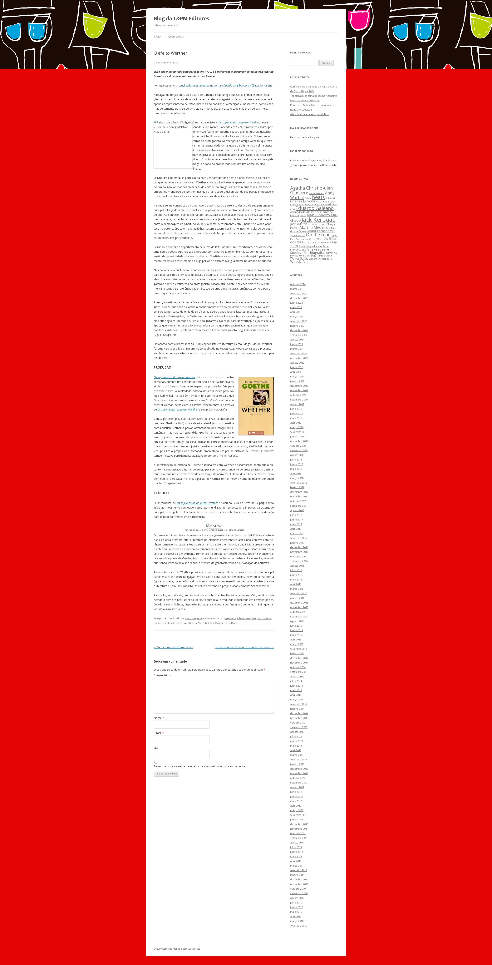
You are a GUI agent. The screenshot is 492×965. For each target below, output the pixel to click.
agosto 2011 (297, 842)
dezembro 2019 (299, 385)
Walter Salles (299, 258)
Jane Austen (298, 224)
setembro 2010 (299, 893)
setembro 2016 (299, 561)
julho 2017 (296, 515)
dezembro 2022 (299, 330)
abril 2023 (295, 312)
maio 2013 (296, 745)
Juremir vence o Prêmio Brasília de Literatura (244, 647)
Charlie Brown (327, 201)
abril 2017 (295, 528)
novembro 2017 (299, 496)
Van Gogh (311, 255)
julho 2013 (296, 736)
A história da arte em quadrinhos (309, 114)
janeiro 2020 (297, 381)
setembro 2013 (299, 727)
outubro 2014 (298, 667)
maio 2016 (296, 579)
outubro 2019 (298, 395)
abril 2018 (295, 473)
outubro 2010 (298, 888)
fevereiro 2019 (298, 432)
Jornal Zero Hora (317, 224)
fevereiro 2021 (298, 353)
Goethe (231, 618)
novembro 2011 (299, 828)
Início (157, 36)
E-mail (159, 733)
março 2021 (296, 349)
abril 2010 (295, 916)
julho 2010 (296, 902)
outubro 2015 (298, 612)
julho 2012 (296, 791)
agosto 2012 (297, 787)
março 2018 (296, 478)
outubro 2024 (298, 284)
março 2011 (296, 865)
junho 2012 (296, 796)
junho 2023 (296, 302)
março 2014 (296, 699)
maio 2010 (296, 911)
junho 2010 (296, 907)
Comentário (162, 675)
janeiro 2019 (297, 436)
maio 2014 (296, 690)
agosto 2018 (297, 455)
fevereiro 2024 (298, 293)
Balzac (308, 198)
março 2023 (296, 316)
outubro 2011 (298, 833)
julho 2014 (296, 681)
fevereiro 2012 (298, 815)
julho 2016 (296, 570)
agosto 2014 (297, 676)
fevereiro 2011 (298, 870)
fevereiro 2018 (298, 482)
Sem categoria (193, 618)
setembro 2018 (299, 450)
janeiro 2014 (297, 708)
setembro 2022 (299, 335)
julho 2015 (296, 625)
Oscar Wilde (316, 239)
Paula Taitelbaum (319, 242)
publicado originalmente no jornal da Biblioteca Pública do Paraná (226, 85)
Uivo (301, 255)
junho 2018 (296, 464)
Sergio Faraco (314, 246)
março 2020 (296, 376)
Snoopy (295, 253)
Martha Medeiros (315, 227)
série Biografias (313, 252)
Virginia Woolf (325, 255)
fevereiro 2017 (298, 538)
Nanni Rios (230, 623)
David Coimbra (313, 204)
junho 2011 (296, 851)
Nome (159, 718)
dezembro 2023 (299, 298)
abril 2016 (295, 584)
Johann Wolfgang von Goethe (254, 618)
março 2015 (296, 644)
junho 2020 (296, 367)
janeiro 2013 (297, 764)
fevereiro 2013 (298, 759)
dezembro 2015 (299, 602)
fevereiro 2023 (298, 321)
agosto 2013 (297, 732)
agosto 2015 (297, 621)
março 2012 (296, 810)
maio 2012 (296, 801)
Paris (306, 242)
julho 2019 (296, 408)
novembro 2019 (299, 390)
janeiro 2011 (297, 875)
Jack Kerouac (318, 219)
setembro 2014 (299, 672)
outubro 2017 (298, 501)
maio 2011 (296, 856)
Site (156, 747)
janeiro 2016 (297, 598)
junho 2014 (296, 685)
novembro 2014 (299, 662)
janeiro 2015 (297, 653)
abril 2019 (295, 422)
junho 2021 (296, 344)
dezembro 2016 (299, 547)
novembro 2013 (299, 718)
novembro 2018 (299, 441)
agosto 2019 (297, 404)
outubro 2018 (298, 445)
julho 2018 (296, 459)
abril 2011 (295, 861)
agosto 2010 (297, 898)
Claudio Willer (297, 204)
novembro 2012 (299, 773)
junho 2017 (296, 519)
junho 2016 (296, 575)
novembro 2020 (299, 358)
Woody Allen (300, 261)
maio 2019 (296, 418)
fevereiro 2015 (298, 648)
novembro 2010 (299, 884)
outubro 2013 (298, 722)
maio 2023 (296, 307)
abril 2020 (295, 372)
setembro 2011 (299, 838)
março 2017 (296, 533)
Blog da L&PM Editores (181, 18)
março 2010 (296, 921)
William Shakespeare (320, 258)
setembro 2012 (299, 782)
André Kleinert (316, 193)
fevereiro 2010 (298, 925)
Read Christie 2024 (301, 109)
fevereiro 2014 (298, 704)
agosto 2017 (297, 510)
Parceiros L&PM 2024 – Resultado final (312, 105)
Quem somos (176, 36)
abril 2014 (295, 695)
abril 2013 (295, 750)
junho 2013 (296, 741)
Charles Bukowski (304, 201)
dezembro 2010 (299, 879)
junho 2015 (296, 630)
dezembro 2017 (299, 492)
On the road (318, 234)
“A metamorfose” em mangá (173, 647)
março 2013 (296, 755)
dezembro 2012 (299, 768)
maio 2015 (296, 635)
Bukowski (330, 198)
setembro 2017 (299, 505)
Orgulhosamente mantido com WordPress (177, 948)
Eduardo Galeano (315, 208)
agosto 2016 (297, 565)
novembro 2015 (299, 607)
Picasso (302, 246)
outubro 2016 (298, 556)
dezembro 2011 (299, 824)
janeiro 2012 (297, 819)
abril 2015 (295, 639)
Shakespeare (318, 249)
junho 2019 (296, 413)
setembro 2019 (299, 399)
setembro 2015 (299, 616)
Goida (303, 215)
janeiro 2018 (297, 487)
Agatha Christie (306, 188)
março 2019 (296, 427)
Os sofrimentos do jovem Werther (174, 377)
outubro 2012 (298, 778)
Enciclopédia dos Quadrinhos (314, 210)
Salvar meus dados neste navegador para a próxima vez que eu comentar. (200, 766)
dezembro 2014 (299, 658)
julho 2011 (296, 847)
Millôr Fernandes (320, 231)
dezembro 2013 (299, 713)
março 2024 (296, 289)
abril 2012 (295, 805)
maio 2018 (296, 468)
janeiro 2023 (297, 325)
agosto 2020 (297, 362)
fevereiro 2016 (298, 593)
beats (318, 197)
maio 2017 (296, 524)
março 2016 (296, 588)
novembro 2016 (299, 552)
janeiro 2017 (297, 542)
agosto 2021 (297, 339)
